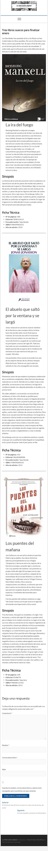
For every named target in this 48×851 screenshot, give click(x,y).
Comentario (7, 713)
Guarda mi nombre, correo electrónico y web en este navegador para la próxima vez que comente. (22, 789)
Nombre (5, 745)
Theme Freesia (31, 840)
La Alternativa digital (9, 840)
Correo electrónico (9, 758)
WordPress (40, 840)
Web (4, 769)
